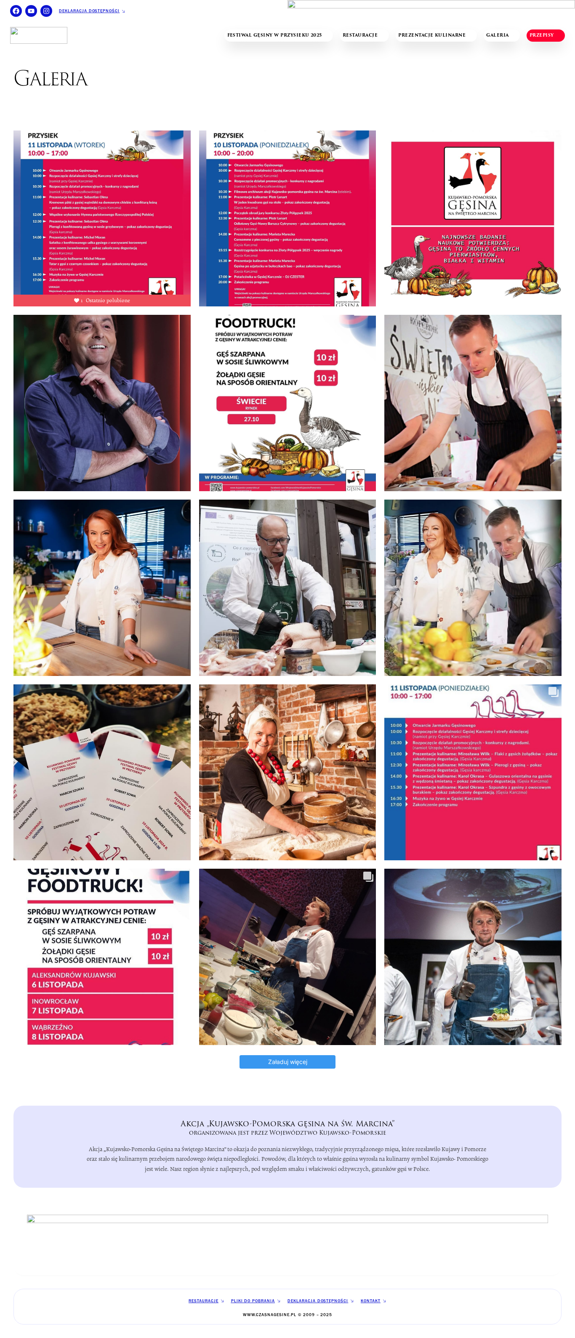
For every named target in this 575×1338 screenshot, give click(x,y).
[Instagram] (46, 11)
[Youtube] (31, 11)
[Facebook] (16, 11)
